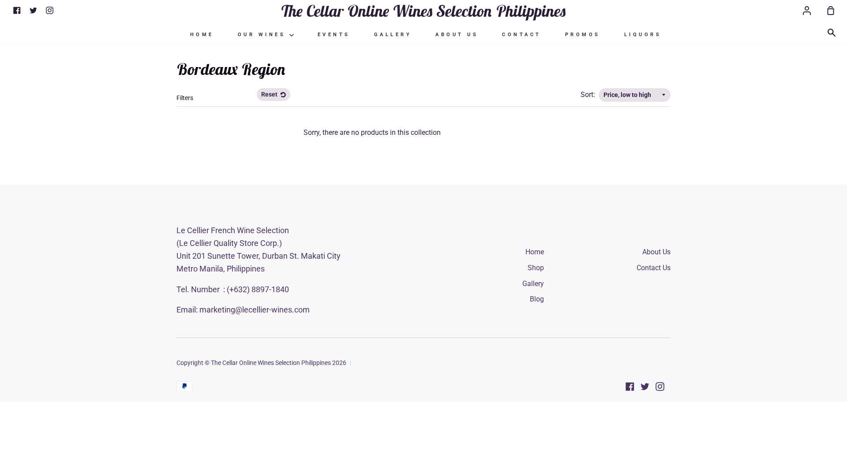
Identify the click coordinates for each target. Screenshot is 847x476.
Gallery (393, 34)
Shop (536, 268)
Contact (521, 34)
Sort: (589, 94)
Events (334, 34)
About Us (456, 34)
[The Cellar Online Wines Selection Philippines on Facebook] (630, 386)
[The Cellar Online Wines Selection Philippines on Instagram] (660, 386)
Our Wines (263, 34)
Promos (582, 34)
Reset (270, 94)
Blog (537, 299)
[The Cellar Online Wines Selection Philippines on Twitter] (645, 386)
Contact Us (654, 268)
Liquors (643, 34)
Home (202, 34)
